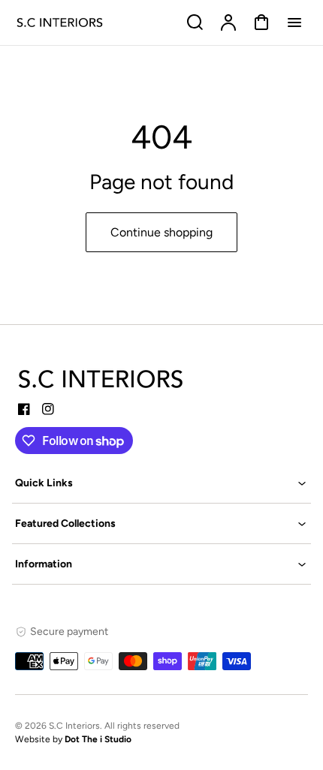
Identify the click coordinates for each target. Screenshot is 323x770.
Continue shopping (161, 232)
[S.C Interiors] (101, 379)
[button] (161, 483)
